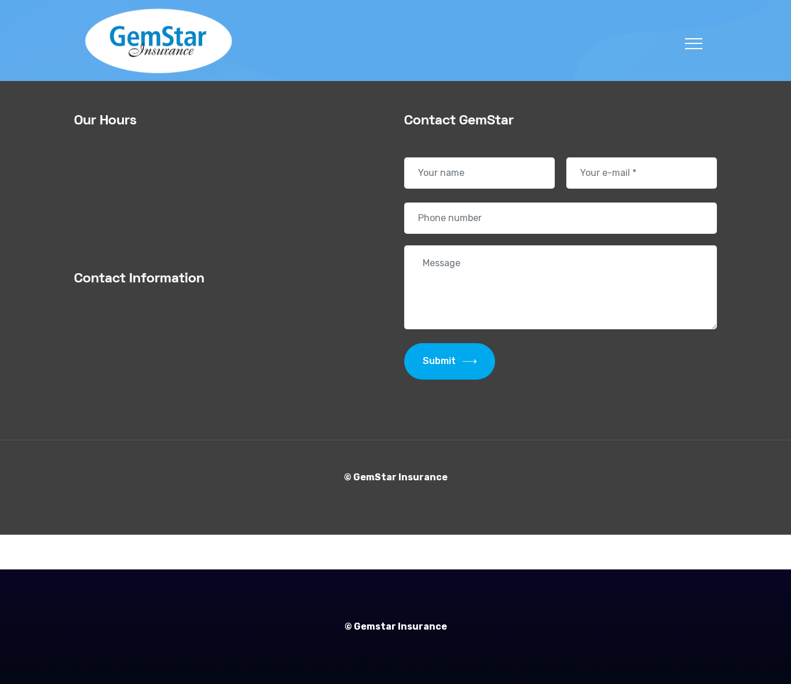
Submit (439, 360)
